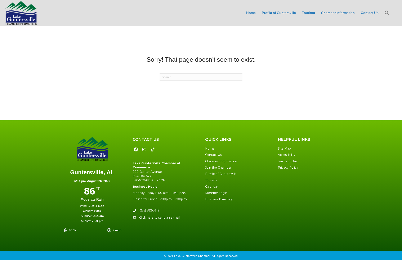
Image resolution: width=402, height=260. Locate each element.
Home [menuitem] (251, 13)
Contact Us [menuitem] (370, 13)
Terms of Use (287, 161)
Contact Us (213, 155)
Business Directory (219, 199)
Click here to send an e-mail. (159, 217)
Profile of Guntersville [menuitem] (279, 13)
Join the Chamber (218, 167)
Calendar (211, 186)
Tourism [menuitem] (308, 13)
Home (210, 148)
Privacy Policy (288, 167)
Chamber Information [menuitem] (338, 13)
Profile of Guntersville (221, 174)
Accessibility (286, 155)
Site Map (284, 148)
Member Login (216, 193)
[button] (388, 13)
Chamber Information (221, 161)
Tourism (211, 180)
